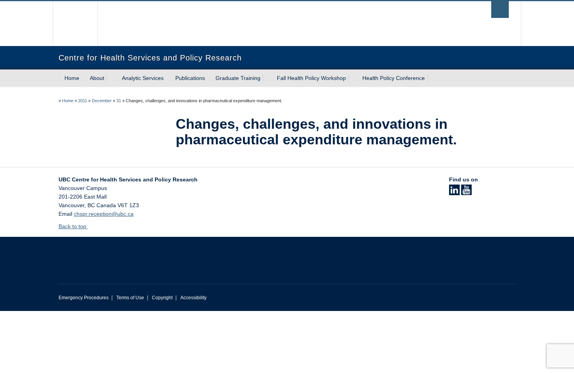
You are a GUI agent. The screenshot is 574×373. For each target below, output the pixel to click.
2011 (82, 100)
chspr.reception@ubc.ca (104, 214)
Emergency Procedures (84, 297)
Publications (190, 78)
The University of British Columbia (75, 23)
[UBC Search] (500, 9)
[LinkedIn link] (454, 192)
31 (118, 100)
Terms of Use (130, 297)
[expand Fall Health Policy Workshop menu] (353, 78)
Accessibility (193, 297)
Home (71, 78)
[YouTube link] (466, 192)
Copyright (162, 297)
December (102, 100)
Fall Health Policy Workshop (311, 78)
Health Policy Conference (393, 78)
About (97, 78)
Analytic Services (143, 78)
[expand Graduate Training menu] (267, 78)
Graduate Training (238, 78)
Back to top (73, 226)
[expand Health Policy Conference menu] (432, 78)
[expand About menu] (111, 78)
